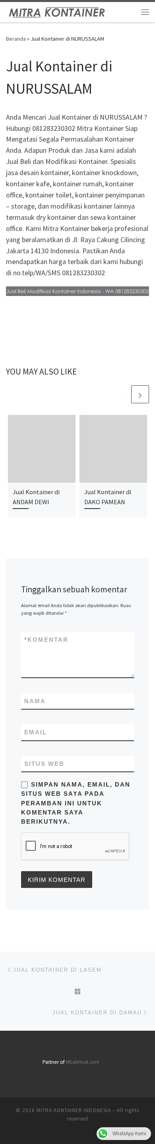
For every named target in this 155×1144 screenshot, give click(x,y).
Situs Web (44, 763)
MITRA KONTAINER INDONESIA (74, 1110)
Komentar (46, 639)
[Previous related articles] (121, 394)
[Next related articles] (140, 394)
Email (35, 732)
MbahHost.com (82, 1062)
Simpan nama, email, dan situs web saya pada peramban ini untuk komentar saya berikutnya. (75, 803)
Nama (35, 701)
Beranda (16, 38)
